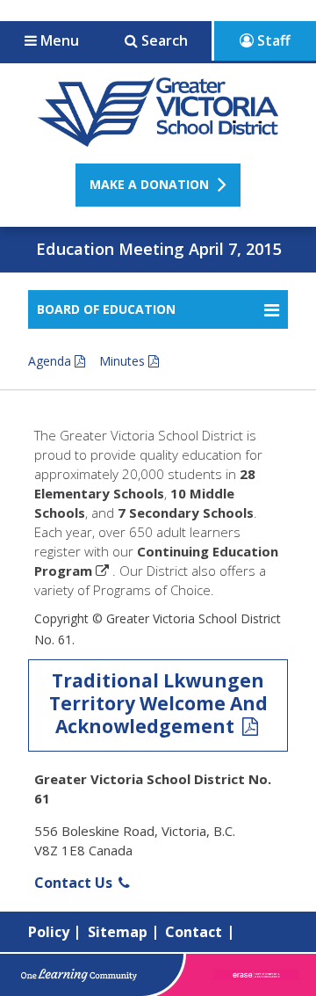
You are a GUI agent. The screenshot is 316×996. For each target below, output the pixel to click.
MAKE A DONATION (149, 184)
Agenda (49, 361)
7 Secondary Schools (186, 512)
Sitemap (117, 931)
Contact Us (75, 882)
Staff (272, 40)
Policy (48, 931)
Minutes (122, 361)
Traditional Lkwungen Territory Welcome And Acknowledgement (158, 703)
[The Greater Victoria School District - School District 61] (158, 137)
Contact (193, 931)
